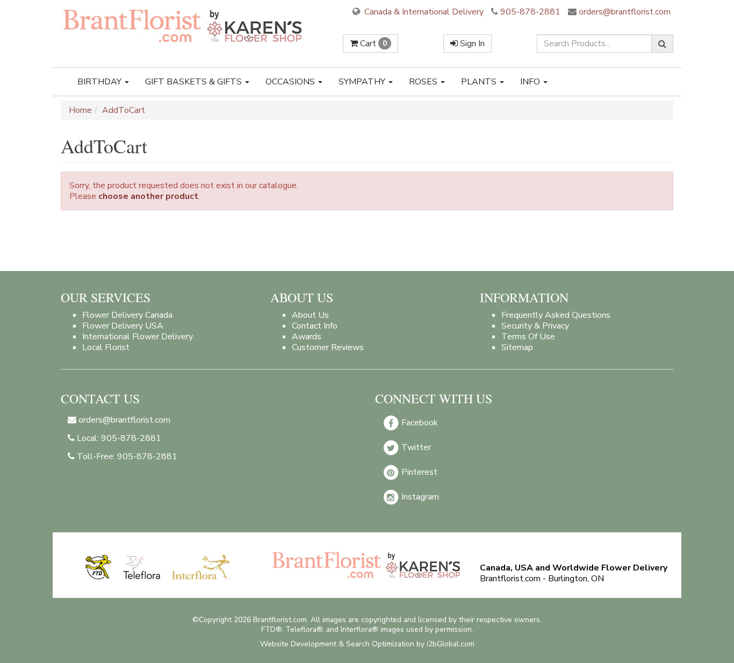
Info (531, 82)
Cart (372, 43)
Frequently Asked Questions (555, 315)
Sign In (471, 43)
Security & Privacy (535, 326)
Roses (424, 82)
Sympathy (363, 82)
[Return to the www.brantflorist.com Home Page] (184, 25)
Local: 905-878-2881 (118, 438)
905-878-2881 (530, 12)
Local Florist (105, 347)
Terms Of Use (528, 337)
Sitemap (517, 347)
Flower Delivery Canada (127, 315)
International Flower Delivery (137, 337)
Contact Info (314, 326)
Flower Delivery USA (122, 326)
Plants (480, 82)
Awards (306, 337)
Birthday (100, 82)
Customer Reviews (328, 347)
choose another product (148, 196)
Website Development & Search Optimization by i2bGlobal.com (367, 644)
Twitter (415, 447)
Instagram (419, 497)
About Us (310, 315)
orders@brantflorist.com (624, 12)
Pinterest (418, 472)
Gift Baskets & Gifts (194, 82)
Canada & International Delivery (423, 12)
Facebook (418, 423)
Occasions (291, 82)
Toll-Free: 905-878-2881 (126, 456)
